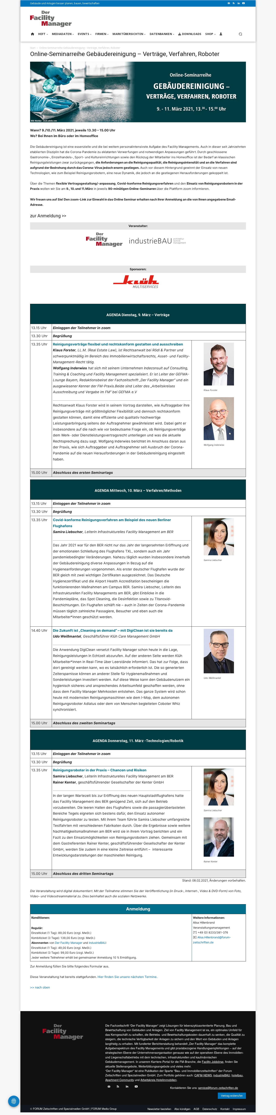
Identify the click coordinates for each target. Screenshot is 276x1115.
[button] (240, 34)
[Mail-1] (228, 3)
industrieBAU (97, 942)
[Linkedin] (238, 3)
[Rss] (233, 3)
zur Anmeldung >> (48, 215)
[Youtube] (243, 3)
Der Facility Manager (68, 942)
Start (32, 48)
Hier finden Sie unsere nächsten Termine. (127, 977)
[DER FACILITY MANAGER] (52, 19)
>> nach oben (40, 987)
